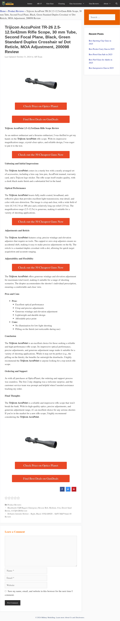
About (106, 3)
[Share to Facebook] (62, 491)
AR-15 (39, 3)
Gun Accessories (75, 3)
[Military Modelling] (8, 3)
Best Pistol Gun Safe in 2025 (100, 54)
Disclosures (80, 617)
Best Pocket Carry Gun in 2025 (101, 49)
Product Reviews (16, 11)
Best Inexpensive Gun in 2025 (101, 68)
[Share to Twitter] (68, 491)
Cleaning (61, 3)
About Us (68, 617)
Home (3, 11)
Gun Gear (50, 3)
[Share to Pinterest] (74, 491)
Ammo (29, 3)
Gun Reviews (94, 3)
